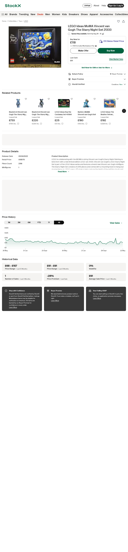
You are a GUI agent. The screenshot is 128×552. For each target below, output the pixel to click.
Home (4, 21)
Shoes (84, 14)
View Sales (115, 223)
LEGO (26, 21)
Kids (64, 14)
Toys (20, 21)
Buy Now (111, 50)
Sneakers (74, 14)
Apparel (94, 14)
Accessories (106, 14)
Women (56, 14)
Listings (87, 5)
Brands (13, 14)
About (97, 6)
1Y (49, 222)
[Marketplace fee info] (96, 46)
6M (29, 222)
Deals (40, 14)
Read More (62, 171)
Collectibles (12, 21)
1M (9, 222)
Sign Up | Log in (115, 5)
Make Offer (83, 50)
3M (19, 222)
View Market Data (116, 59)
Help (104, 5)
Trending (24, 14)
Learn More (24, 307)
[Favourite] (118, 21)
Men (47, 14)
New (33, 14)
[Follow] (25, 98)
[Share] (123, 21)
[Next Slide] (124, 111)
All (6, 14)
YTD (39, 222)
